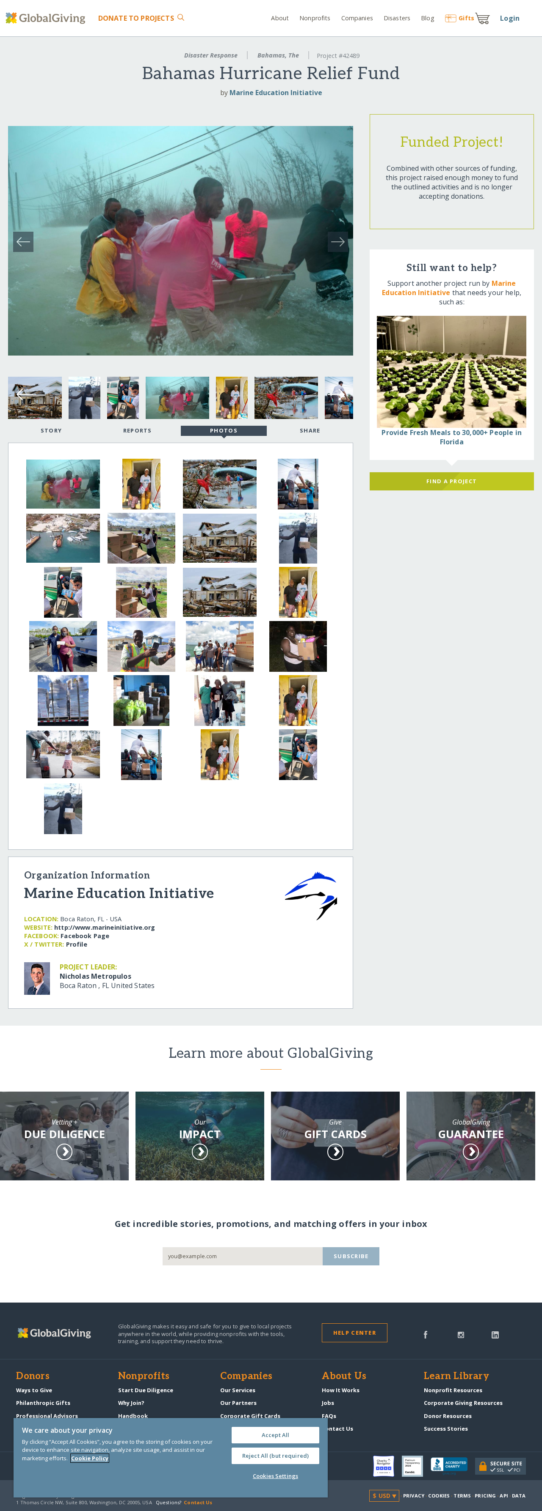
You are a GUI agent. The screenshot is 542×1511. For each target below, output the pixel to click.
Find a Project (451, 481)
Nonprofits (314, 18)
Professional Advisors (47, 1416)
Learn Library (456, 1376)
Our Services (237, 1390)
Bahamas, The (278, 55)
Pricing (485, 1495)
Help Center (354, 1332)
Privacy (413, 1495)
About (280, 18)
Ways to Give (34, 1390)
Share (310, 430)
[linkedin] (495, 1334)
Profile (76, 944)
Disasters (397, 18)
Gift (466, 18)
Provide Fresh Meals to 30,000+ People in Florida (451, 437)
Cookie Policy (89, 1458)
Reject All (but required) (275, 1455)
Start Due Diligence (145, 1390)
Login (510, 18)
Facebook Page (85, 936)
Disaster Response (211, 55)
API (504, 1495)
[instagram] (461, 1334)
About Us (344, 1376)
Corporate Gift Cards (250, 1416)
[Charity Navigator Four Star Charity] (387, 1466)
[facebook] (425, 1334)
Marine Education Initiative (276, 92)
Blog (427, 18)
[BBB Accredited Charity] (453, 1466)
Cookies (439, 1495)
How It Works (340, 1390)
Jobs (328, 1403)
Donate (136, 18)
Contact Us (337, 1428)
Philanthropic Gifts (43, 1403)
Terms (462, 1495)
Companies (357, 18)
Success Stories (446, 1428)
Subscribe (351, 1256)
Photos (224, 430)
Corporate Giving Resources (463, 1403)
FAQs (329, 1416)
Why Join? (131, 1403)
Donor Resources (448, 1416)
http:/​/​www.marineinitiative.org (104, 927)
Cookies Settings (275, 1476)
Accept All (275, 1435)
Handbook (133, 1416)
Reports (137, 430)
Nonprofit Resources (453, 1390)
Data (518, 1495)
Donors (32, 1376)
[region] (171, 1457)
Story (51, 430)
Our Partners (238, 1403)
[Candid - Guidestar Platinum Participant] (416, 1466)
